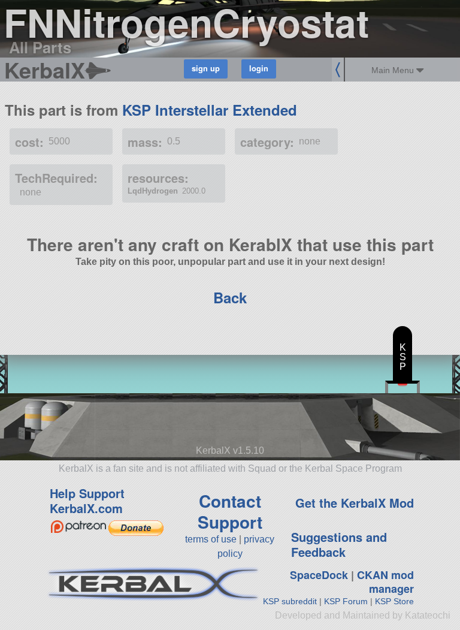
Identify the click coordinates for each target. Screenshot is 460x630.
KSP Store (394, 601)
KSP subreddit (290, 601)
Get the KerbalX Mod (354, 502)
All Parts (40, 47)
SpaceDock (319, 575)
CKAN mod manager (385, 581)
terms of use (211, 539)
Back (230, 297)
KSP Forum (346, 601)
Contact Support (230, 511)
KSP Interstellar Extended (209, 110)
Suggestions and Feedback (339, 544)
